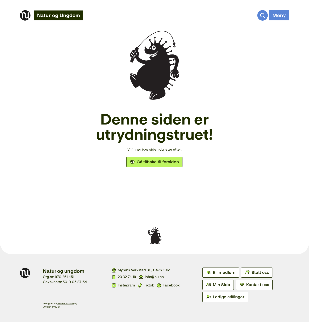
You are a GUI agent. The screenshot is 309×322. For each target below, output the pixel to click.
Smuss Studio (65, 303)
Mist (57, 306)
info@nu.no (154, 277)
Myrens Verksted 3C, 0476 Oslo (144, 270)
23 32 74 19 (127, 277)
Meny (279, 15)
